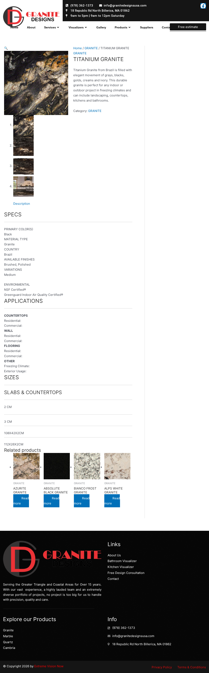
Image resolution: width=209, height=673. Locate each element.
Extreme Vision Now (48, 666)
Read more (21, 500)
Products (121, 27)
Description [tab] (21, 204)
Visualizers (76, 27)
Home (14, 27)
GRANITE (91, 48)
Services (50, 27)
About (31, 27)
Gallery (101, 27)
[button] (6, 48)
